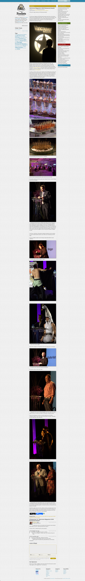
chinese (24, 36)
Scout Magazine (37, 69)
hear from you (19, 21)
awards (36, 10)
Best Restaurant (40, 10)
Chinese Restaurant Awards (40, 516)
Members (47, 574)
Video (47, 576)
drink (24, 38)
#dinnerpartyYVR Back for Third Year (63, 34)
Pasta (24, 41)
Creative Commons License (66, 578)
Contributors (47, 572)
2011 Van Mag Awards (49, 516)
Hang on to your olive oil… (62, 31)
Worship (56, 571)
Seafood (24, 45)
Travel (24, 46)
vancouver (19, 47)
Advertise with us (25, 25)
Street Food (17, 46)
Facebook (37, 571)
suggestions (21, 46)
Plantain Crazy (60, 10)
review (24, 44)
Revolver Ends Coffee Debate (62, 63)
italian (25, 39)
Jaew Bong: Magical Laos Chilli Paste (64, 14)
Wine (18, 49)
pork (16, 42)
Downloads (47, 573)
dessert (21, 38)
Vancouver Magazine (45, 10)
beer (20, 35)
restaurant (18, 44)
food (18, 39)
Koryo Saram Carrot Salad (62, 13)
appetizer (25, 34)
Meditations (64, 572)
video (16, 49)
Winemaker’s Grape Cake (62, 16)
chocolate (17, 37)
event (16, 39)
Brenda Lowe (34, 9)
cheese (16, 36)
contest (26, 37)
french (20, 39)
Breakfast (23, 35)
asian (16, 35)
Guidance (64, 571)
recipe (19, 42)
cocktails (21, 37)
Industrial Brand (52, 578)
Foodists (21, 14)
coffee (23, 37)
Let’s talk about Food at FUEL (62, 9)
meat (21, 41)
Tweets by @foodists (17, 29)
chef (19, 36)
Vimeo (37, 574)
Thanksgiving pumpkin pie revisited (63, 8)
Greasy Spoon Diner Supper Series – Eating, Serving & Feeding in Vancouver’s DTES (64, 51)
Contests (47, 571)
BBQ (18, 35)
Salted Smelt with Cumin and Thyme (63, 15)
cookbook (17, 38)
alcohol (16, 34)
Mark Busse (35, 522)
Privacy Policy (48, 575)
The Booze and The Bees (62, 62)
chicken (21, 36)
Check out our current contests (62, 67)
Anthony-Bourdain (20, 34)
